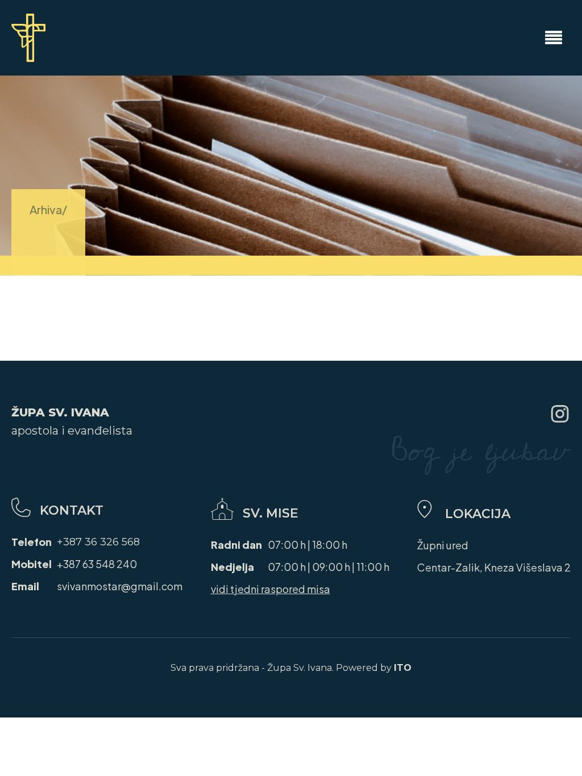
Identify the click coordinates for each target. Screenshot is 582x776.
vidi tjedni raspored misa (270, 588)
